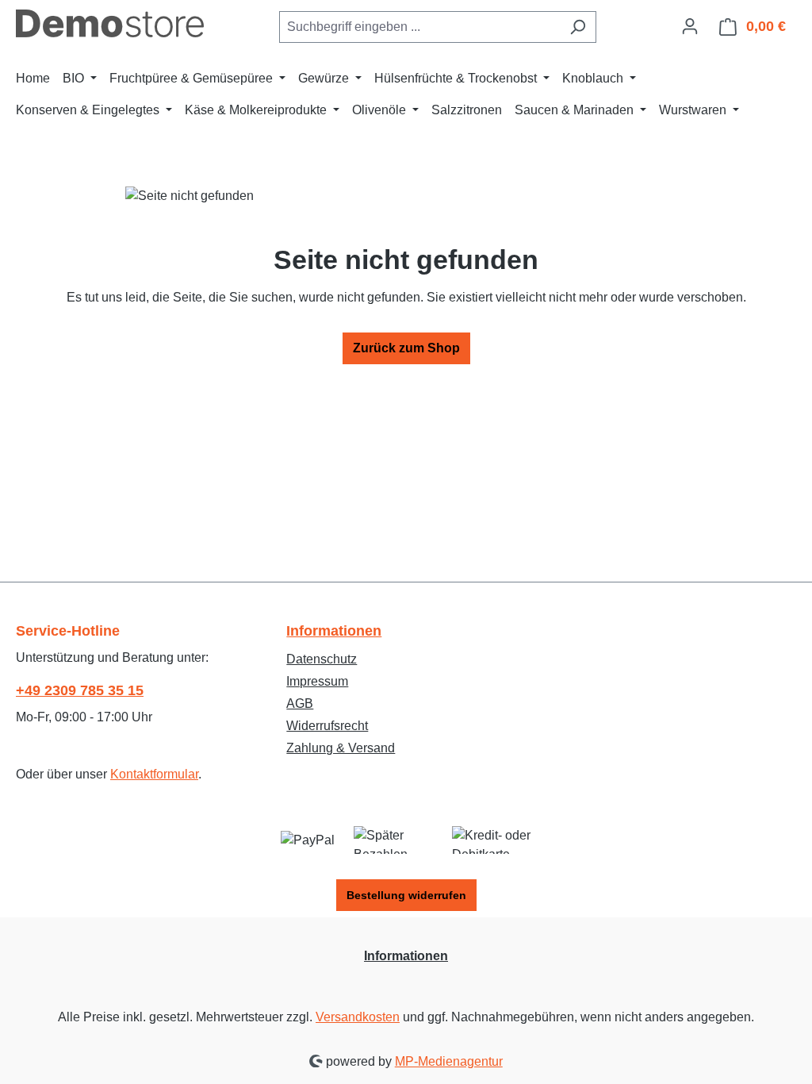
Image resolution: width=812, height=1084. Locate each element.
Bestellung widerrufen (406, 895)
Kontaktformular (154, 774)
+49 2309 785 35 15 (80, 690)
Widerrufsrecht (327, 725)
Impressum (317, 681)
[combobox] (419, 27)
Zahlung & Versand (340, 748)
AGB (299, 703)
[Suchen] (577, 27)
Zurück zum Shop (406, 348)
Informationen (333, 631)
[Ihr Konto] (690, 26)
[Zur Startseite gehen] (110, 23)
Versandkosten (358, 1017)
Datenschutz (321, 659)
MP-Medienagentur (449, 1061)
